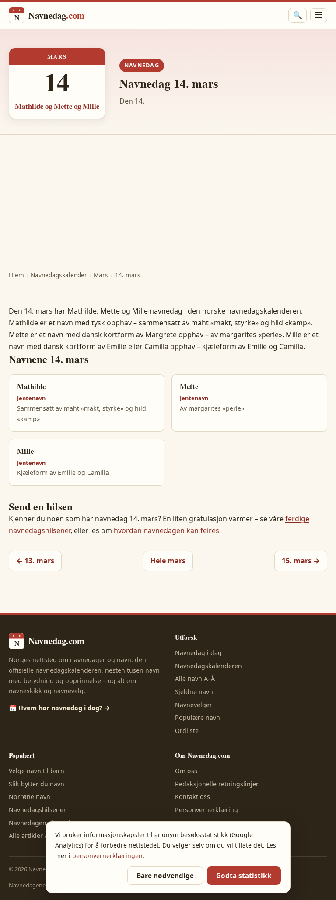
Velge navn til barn (36, 771)
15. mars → (301, 560)
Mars (101, 275)
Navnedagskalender (59, 275)
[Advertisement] (168, 200)
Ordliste (187, 730)
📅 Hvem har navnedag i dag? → (59, 708)
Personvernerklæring (206, 810)
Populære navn (197, 717)
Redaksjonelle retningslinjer (217, 784)
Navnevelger (193, 705)
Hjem (16, 275)
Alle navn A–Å (195, 678)
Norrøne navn (29, 796)
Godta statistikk (244, 875)
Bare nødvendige (165, 875)
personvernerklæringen (107, 855)
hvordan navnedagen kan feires (166, 530)
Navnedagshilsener (37, 810)
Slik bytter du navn (36, 784)
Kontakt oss (192, 796)
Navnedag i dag (198, 653)
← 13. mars (35, 560)
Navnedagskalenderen (208, 666)
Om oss (186, 771)
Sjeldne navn (194, 691)
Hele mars (168, 560)
